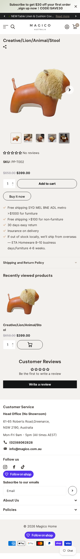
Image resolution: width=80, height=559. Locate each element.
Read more (63, 16)
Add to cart (47, 184)
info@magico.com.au (25, 449)
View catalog (5, 27)
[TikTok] (22, 467)
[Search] (13, 26)
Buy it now (17, 196)
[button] (4, 16)
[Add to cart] (30, 344)
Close (75, 6)
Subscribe (72, 490)
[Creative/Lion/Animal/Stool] (23, 300)
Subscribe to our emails (21, 482)
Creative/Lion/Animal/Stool (22, 327)
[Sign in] (67, 26)
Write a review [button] (40, 384)
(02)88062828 (21, 442)
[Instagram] (5, 467)
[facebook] (14, 467)
